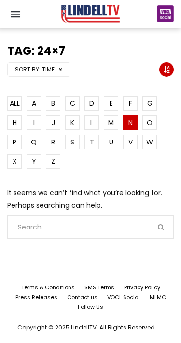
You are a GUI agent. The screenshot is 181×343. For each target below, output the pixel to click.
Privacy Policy (142, 287)
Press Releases (36, 297)
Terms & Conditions (48, 287)
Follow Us (90, 307)
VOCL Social (123, 297)
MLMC (158, 297)
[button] (15, 14)
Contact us (82, 297)
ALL (15, 103)
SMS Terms (99, 287)
